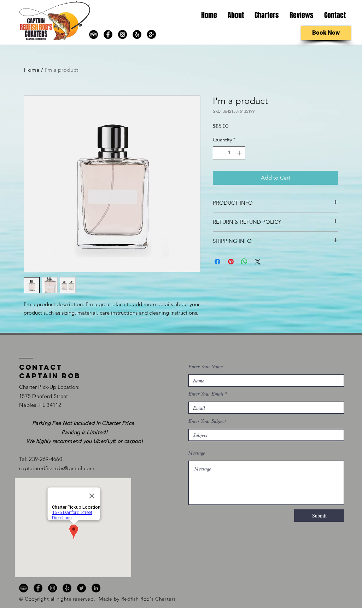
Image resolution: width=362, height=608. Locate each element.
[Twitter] (81, 588)
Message (196, 452)
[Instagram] (122, 34)
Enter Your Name (205, 366)
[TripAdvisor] (93, 34)
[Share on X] (257, 261)
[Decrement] (218, 153)
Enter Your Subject (207, 421)
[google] (151, 34)
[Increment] (239, 153)
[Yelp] (137, 34)
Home (32, 69)
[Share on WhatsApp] (244, 261)
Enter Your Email (205, 393)
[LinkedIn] (96, 588)
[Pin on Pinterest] (231, 261)
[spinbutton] (229, 153)
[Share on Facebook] (217, 261)
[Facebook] (108, 34)
